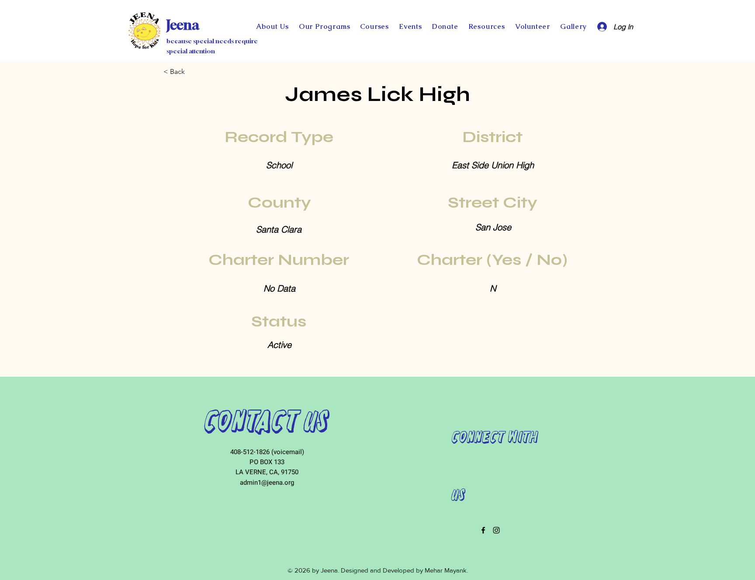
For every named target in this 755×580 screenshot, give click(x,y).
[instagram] (496, 530)
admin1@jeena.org (267, 482)
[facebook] (483, 530)
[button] (445, 26)
